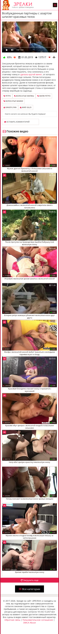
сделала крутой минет (31, 74)
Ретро (8, 96)
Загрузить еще (30, 580)
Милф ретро (44, 96)
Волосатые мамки (14, 101)
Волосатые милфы (25, 96)
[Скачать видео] (54, 57)
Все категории (30, 589)
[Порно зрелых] (18, 5)
